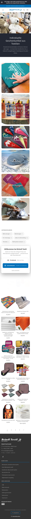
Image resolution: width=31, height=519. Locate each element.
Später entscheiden (15, 270)
